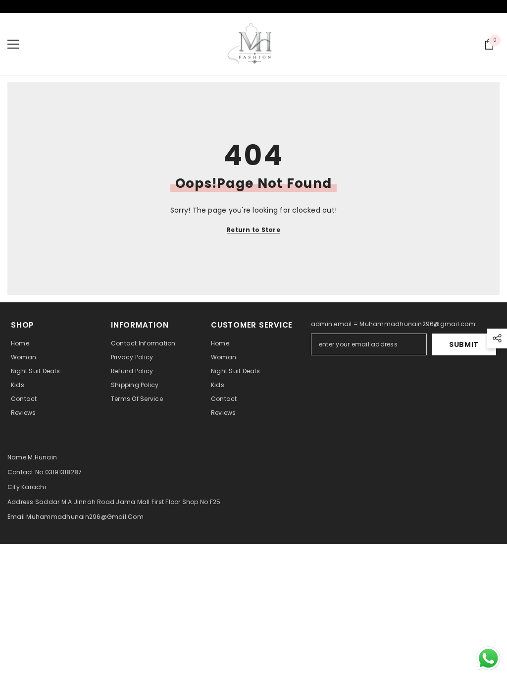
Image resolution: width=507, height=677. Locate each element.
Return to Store (253, 230)
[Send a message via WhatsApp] (488, 658)
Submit (464, 344)
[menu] (13, 44)
